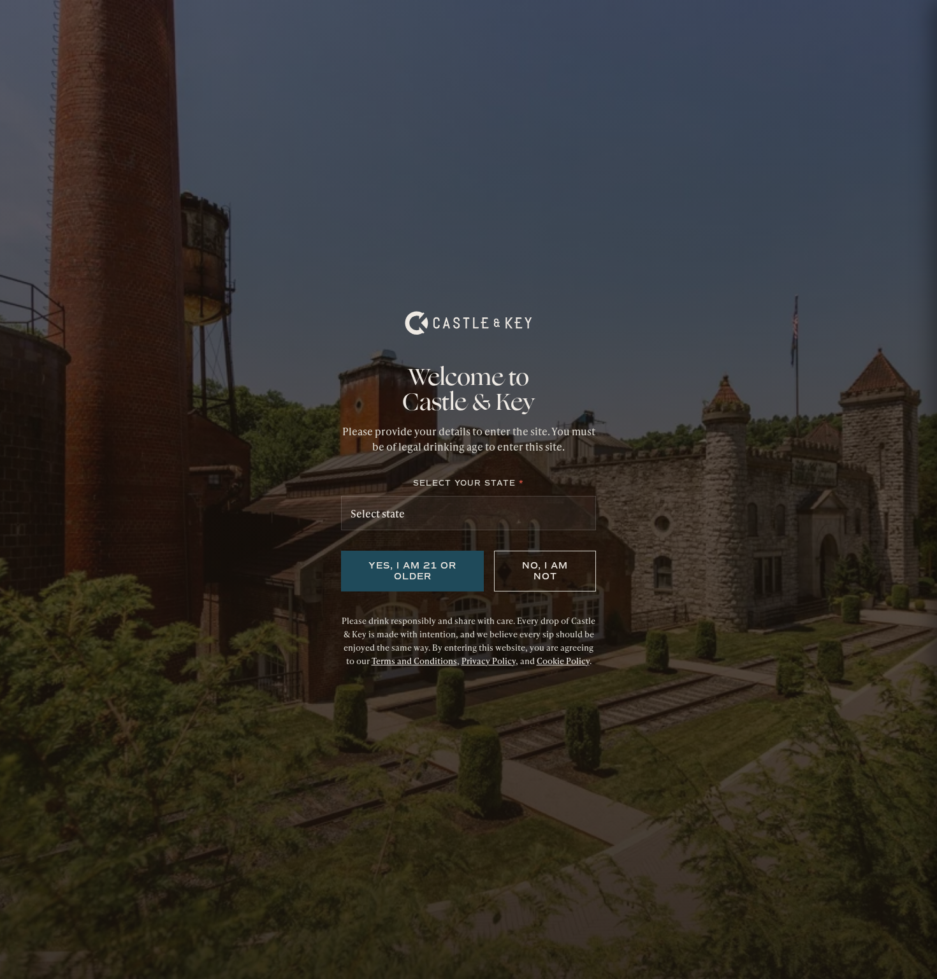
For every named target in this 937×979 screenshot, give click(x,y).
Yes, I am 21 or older (412, 571)
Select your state (468, 483)
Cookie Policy (563, 661)
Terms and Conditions (414, 661)
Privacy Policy (488, 661)
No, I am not (545, 571)
